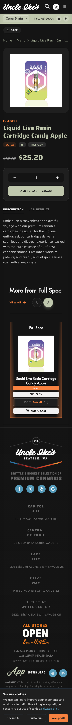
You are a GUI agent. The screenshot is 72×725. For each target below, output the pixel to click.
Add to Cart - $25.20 (36, 191)
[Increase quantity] (57, 177)
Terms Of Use (48, 651)
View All (16, 302)
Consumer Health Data (36, 656)
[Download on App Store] (59, 19)
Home (7, 40)
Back (14, 30)
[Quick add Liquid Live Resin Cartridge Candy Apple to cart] (53, 373)
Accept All (58, 718)
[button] (36, 370)
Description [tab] (13, 209)
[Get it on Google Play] (66, 19)
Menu (21, 40)
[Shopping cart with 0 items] (56, 7)
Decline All (13, 718)
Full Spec (36, 328)
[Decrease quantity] (14, 177)
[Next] (48, 302)
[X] (30, 489)
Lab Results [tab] (39, 209)
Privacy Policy (50, 708)
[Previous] (37, 302)
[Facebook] (19, 489)
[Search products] (47, 6)
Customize (36, 718)
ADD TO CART (38, 411)
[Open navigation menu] (65, 7)
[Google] (53, 489)
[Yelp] (42, 489)
